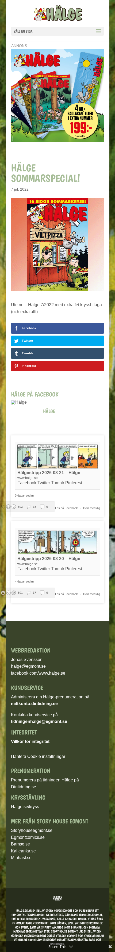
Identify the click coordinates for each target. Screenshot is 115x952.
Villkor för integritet (30, 741)
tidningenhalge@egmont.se (39, 721)
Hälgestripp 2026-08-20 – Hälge (48, 558)
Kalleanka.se (23, 851)
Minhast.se (21, 857)
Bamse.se (20, 844)
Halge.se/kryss (25, 806)
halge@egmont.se (28, 666)
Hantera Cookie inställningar (38, 756)
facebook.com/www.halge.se (38, 673)
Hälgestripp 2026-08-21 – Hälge (48, 472)
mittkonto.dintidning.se (34, 703)
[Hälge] (21, 402)
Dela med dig (91, 508)
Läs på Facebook (67, 508)
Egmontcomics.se (28, 837)
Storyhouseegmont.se (31, 830)
